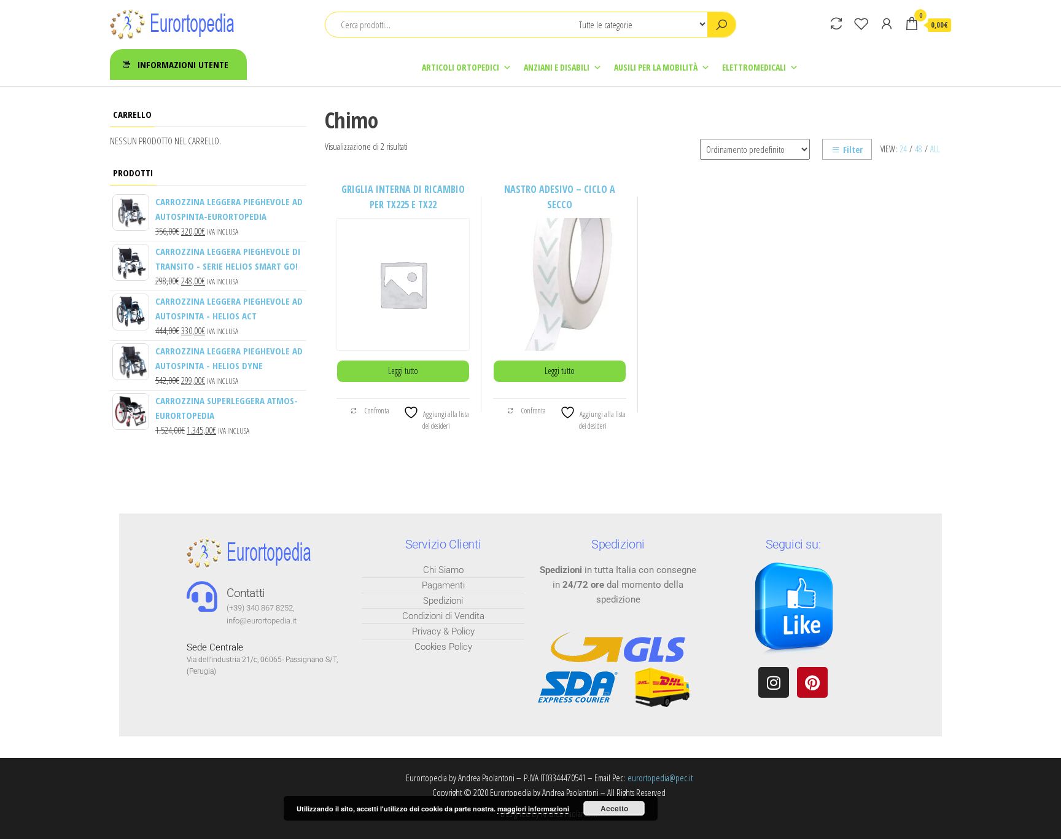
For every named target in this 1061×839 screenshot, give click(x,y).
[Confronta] (836, 23)
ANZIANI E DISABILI (556, 67)
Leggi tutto (403, 371)
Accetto (614, 808)
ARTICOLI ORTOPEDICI (460, 67)
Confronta (376, 410)
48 (918, 149)
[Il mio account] (887, 23)
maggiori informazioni (533, 808)
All (935, 149)
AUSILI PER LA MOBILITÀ (656, 67)
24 (903, 149)
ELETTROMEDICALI (754, 67)
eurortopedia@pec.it (660, 777)
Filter (853, 149)
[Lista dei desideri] (861, 23)
